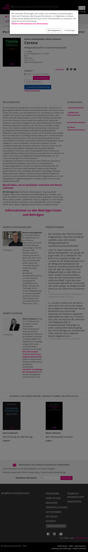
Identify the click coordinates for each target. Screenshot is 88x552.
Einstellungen (70, 30)
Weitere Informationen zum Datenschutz (30, 23)
